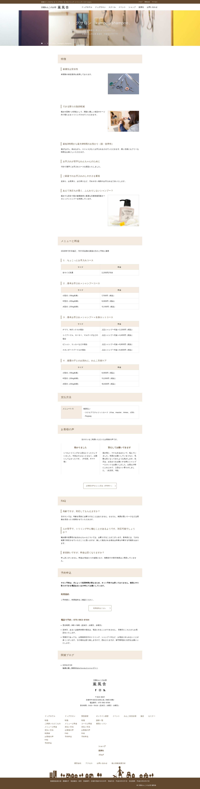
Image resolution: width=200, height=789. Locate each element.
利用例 (47, 733)
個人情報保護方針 (119, 763)
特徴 (46, 720)
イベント (122, 7)
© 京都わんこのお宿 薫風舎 (146, 785)
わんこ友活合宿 (130, 716)
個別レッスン (101, 724)
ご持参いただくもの (53, 724)
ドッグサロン (100, 7)
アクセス (155, 2)
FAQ (46, 740)
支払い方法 (49, 730)
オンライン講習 (102, 716)
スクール (112, 7)
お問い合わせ (152, 7)
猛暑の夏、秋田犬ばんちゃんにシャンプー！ (80, 668)
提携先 (141, 7)
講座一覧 (99, 720)
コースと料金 (86, 724)
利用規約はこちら (99, 608)
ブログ (140, 2)
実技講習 (84, 716)
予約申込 (48, 743)
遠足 (142, 716)
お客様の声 (49, 736)
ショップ (132, 7)
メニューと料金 (51, 727)
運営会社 (147, 2)
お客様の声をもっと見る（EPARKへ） (99, 486)
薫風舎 (55, 7)
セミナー (151, 716)
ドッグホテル (87, 7)
